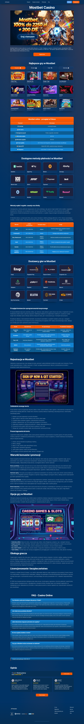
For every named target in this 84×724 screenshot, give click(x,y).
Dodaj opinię (66, 673)
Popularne (17, 67)
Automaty (65, 67)
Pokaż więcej (42, 695)
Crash (49, 67)
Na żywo (33, 67)
